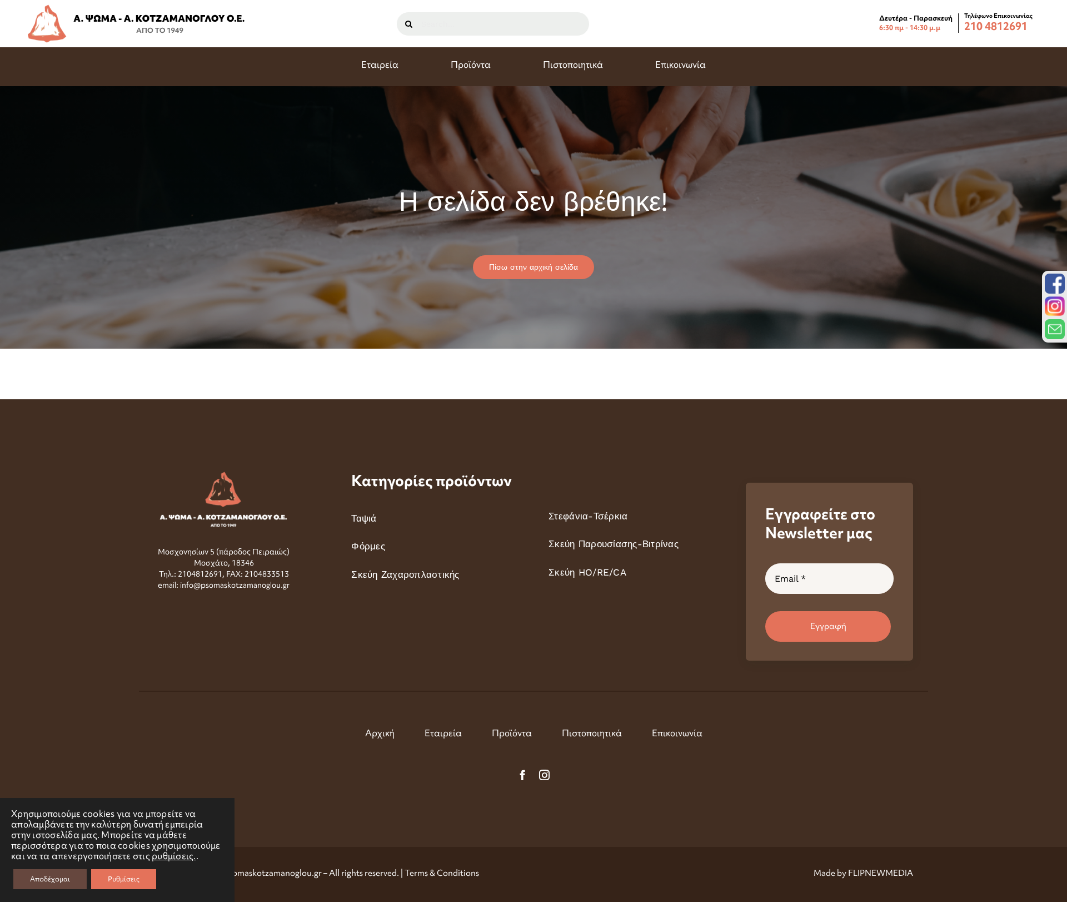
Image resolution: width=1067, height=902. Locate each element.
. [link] (174, 856)
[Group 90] (137, 8)
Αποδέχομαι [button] (50, 879)
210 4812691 (996, 26)
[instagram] (544, 775)
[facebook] (522, 775)
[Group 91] (223, 476)
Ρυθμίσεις (123, 879)
